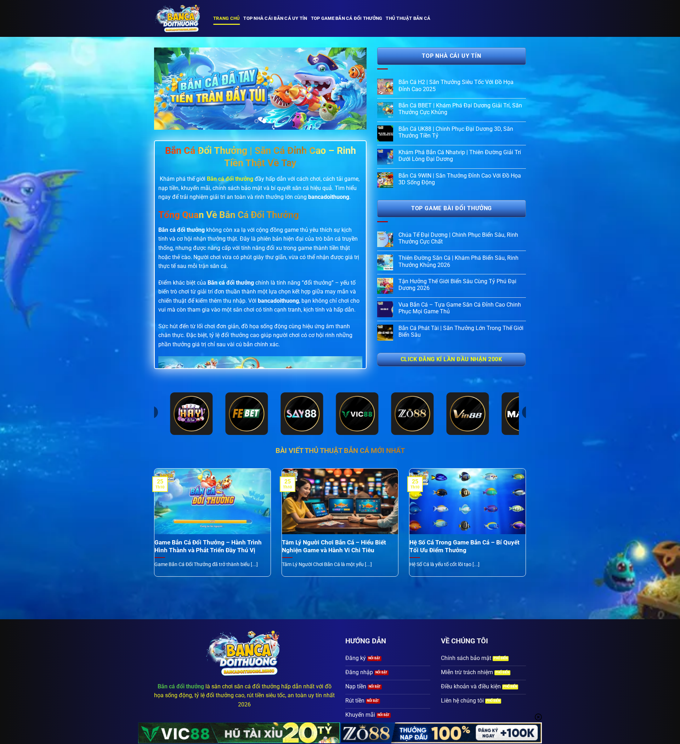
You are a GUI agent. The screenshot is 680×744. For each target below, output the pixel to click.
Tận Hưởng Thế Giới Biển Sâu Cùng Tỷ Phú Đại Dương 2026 (457, 284)
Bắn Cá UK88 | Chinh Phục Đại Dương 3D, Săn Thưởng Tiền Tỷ (455, 132)
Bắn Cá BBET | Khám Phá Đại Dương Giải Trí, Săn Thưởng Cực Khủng (460, 109)
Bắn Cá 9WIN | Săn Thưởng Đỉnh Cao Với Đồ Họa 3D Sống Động (459, 179)
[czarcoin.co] (178, 18)
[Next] (353, 88)
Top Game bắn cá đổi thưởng (346, 18)
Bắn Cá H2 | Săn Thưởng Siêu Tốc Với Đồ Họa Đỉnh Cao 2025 (456, 85)
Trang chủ (226, 18)
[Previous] (167, 88)
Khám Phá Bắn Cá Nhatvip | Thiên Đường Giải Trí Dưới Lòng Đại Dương (459, 155)
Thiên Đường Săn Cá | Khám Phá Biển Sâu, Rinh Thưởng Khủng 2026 (458, 261)
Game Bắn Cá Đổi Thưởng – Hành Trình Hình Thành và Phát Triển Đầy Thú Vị (208, 546)
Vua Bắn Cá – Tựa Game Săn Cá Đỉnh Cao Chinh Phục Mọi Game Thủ (459, 308)
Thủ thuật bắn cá (408, 18)
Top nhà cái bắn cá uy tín (275, 18)
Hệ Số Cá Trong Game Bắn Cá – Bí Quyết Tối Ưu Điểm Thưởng (464, 546)
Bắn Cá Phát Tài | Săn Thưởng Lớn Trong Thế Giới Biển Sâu (460, 331)
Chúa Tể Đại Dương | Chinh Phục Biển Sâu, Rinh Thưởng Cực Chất (458, 238)
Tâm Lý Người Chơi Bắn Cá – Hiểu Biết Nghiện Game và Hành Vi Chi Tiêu (334, 546)
